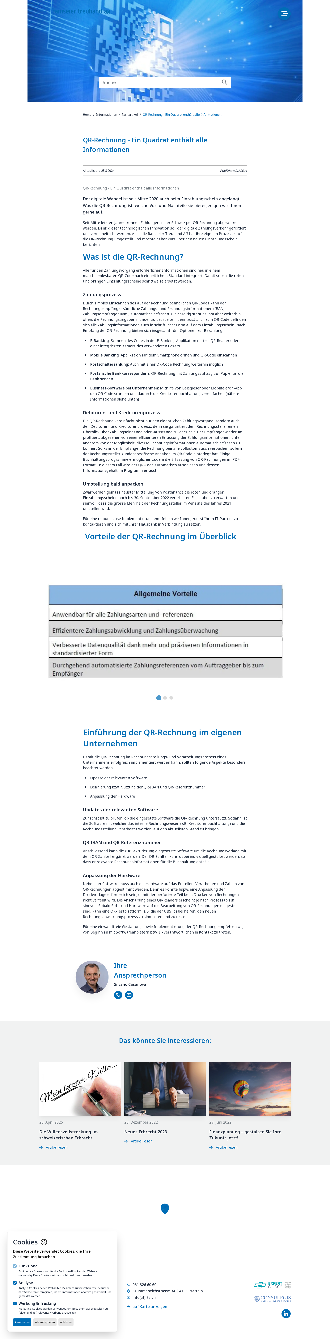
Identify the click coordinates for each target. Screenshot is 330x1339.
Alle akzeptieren (45, 1322)
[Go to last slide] (46, 634)
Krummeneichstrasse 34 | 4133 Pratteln (168, 1290)
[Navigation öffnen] (284, 13)
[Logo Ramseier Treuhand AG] (79, 12)
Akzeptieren (22, 1322)
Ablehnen (66, 1322)
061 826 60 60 (144, 1284)
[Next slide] (283, 634)
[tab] (158, 697)
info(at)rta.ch (144, 1297)
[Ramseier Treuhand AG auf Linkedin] (286, 1313)
